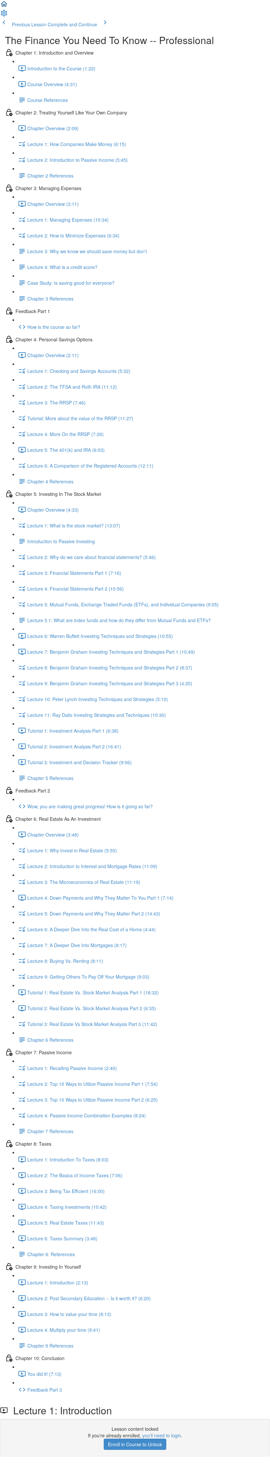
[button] (4, 6)
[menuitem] (4, 15)
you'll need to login (161, 1435)
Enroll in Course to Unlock (135, 1444)
